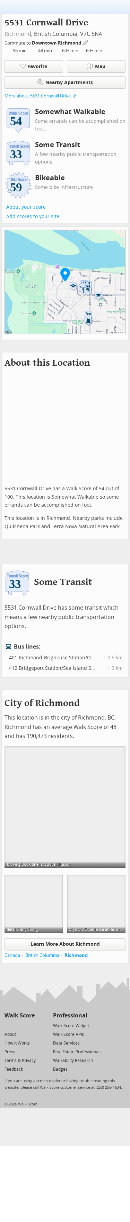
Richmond (18, 34)
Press (10, 1051)
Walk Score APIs (68, 1034)
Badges (60, 1069)
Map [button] (100, 67)
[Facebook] (19, 1025)
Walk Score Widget (71, 1025)
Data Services (66, 1043)
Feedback (14, 1069)
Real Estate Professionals (77, 1051)
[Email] (30, 1025)
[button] (65, 274)
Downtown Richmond (57, 43)
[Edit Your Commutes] (85, 42)
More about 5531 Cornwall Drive (38, 95)
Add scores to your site (32, 217)
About (10, 1034)
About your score (26, 207)
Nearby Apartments (69, 83)
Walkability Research (73, 1060)
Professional (70, 1015)
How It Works (17, 1043)
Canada (12, 955)
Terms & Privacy (20, 1060)
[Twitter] (8, 1025)
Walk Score (20, 1015)
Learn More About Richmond (65, 944)
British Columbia (42, 955)
